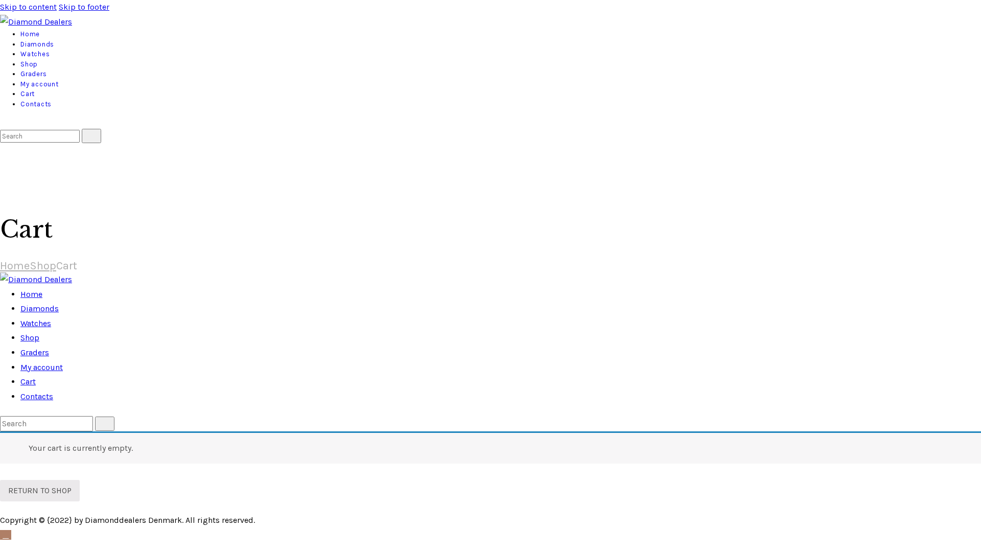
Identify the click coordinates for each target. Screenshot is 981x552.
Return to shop (40, 490)
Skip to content (28, 7)
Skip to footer (84, 7)
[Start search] (91, 136)
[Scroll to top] (5, 535)
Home (15, 265)
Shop (43, 265)
